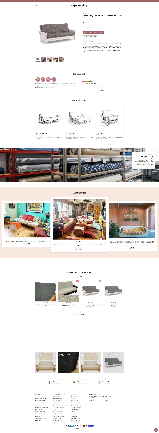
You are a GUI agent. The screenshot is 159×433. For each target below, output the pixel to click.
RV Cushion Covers (57, 418)
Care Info (102, 90)
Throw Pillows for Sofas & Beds (41, 418)
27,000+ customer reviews (81, 383)
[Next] (123, 122)
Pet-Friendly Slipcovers (57, 396)
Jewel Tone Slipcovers (57, 411)
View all (79, 276)
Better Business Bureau (56, 383)
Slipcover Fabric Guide (75, 402)
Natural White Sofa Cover (58, 402)
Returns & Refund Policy (75, 418)
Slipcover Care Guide (75, 409)
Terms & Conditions (75, 422)
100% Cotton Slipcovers (57, 398)
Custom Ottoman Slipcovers (40, 400)
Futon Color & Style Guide (76, 407)
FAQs (72, 411)
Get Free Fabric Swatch (91, 36)
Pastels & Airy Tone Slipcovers (59, 405)
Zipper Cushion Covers (39, 405)
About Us (73, 398)
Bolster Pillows (38, 420)
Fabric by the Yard (38, 416)
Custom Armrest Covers (39, 402)
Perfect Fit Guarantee (75, 414)
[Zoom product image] (57, 34)
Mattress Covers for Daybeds (40, 414)
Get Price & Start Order (94, 32)
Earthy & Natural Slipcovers (58, 407)
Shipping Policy (74, 416)
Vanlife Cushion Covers (57, 420)
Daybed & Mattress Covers (40, 411)
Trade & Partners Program (76, 420)
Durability (102, 87)
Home (84, 13)
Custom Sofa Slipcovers (39, 396)
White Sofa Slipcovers (57, 400)
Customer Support (74, 396)
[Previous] (35, 122)
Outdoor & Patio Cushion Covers (41, 407)
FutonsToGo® (37, 422)
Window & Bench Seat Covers (58, 422)
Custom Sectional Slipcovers (40, 398)
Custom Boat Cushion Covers (58, 416)
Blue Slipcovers (56, 409)
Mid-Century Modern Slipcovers (59, 414)
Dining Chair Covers (39, 409)
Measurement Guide (75, 400)
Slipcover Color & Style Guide (76, 405)
